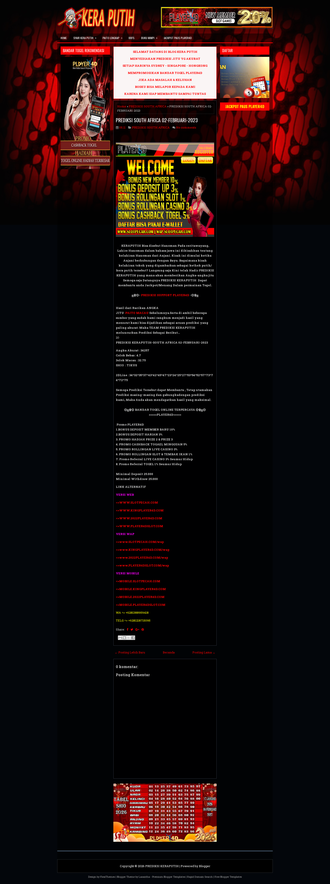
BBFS (131, 38)
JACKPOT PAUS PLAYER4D (178, 38)
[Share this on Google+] (137, 629)
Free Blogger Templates (228, 876)
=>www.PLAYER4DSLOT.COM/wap (142, 565)
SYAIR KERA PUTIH (84, 38)
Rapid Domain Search (200, 876)
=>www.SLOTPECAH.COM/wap (140, 542)
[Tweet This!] (131, 629)
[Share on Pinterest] (142, 629)
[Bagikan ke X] (128, 637)
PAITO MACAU (137, 313)
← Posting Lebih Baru (130, 652)
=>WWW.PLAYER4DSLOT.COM (139, 526)
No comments (186, 127)
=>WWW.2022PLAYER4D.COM (139, 518)
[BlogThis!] (124, 637)
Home (64, 38)
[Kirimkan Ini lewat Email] (120, 637)
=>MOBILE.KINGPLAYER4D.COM (141, 589)
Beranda (169, 652)
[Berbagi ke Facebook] (133, 637)
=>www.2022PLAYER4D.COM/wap (142, 557)
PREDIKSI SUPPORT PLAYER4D (165, 295)
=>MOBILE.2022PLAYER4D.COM (140, 597)
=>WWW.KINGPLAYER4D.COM (140, 510)
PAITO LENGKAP (112, 38)
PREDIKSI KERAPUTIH (162, 866)
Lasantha (144, 876)
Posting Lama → (203, 652)
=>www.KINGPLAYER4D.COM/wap (142, 550)
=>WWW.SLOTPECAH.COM (137, 502)
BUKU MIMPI (149, 38)
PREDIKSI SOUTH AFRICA (148, 106)
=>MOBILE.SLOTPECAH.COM (138, 581)
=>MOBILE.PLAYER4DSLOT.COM (141, 605)
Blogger (204, 866)
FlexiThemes (107, 876)
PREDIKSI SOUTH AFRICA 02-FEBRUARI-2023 (157, 120)
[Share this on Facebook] (127, 629)
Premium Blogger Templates (168, 876)
